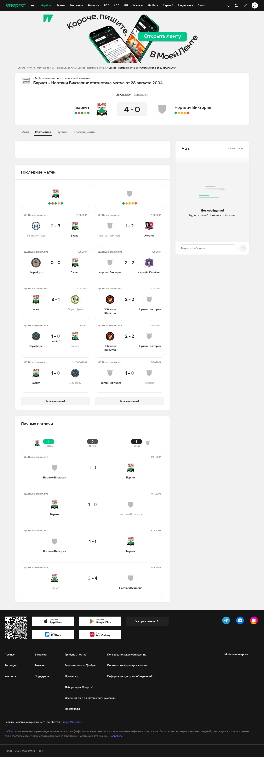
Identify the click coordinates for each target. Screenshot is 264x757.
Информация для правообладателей (129, 676)
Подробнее (116, 736)
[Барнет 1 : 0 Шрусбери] (76, 113)
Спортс (21, 67)
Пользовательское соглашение (126, 654)
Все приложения (145, 621)
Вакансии (41, 654)
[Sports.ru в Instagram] (254, 621)
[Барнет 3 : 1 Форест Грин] (82, 113)
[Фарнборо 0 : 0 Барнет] (85, 113)
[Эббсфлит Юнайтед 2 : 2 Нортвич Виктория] (179, 113)
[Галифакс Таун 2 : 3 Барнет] (88, 113)
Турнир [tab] (62, 132)
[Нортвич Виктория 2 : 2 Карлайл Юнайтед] (185, 113)
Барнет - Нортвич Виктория (92, 67)
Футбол (31, 67)
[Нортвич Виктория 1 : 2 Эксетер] (188, 113)
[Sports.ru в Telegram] (227, 621)
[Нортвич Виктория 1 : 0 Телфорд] (176, 113)
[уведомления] (236, 5)
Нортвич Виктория (193, 107)
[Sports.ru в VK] (240, 621)
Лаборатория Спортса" (79, 687)
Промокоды (72, 709)
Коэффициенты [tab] (84, 132)
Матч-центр (43, 67)
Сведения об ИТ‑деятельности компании (90, 698)
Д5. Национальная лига (64, 67)
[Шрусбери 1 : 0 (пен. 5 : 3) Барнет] (79, 113)
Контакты (10, 676)
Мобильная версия (236, 654)
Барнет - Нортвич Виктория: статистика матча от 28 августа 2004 (142, 67)
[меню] (33, 5)
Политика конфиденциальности (127, 665)
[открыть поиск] (227, 5)
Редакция (10, 665)
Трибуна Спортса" (76, 654)
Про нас (9, 654)
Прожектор (72, 676)
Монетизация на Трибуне (80, 665)
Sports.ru (13, 731)
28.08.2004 (124, 94)
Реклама (40, 665)
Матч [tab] (25, 132)
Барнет (82, 107)
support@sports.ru (72, 722)
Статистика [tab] (43, 132)
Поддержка (42, 676)
